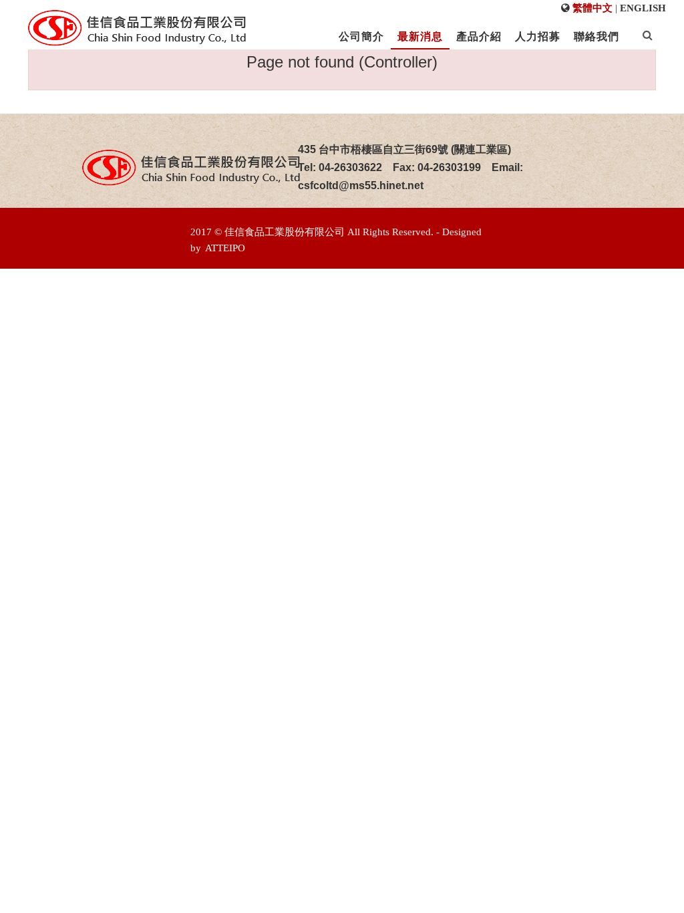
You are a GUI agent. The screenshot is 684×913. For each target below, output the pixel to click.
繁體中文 (592, 8)
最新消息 (420, 36)
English (643, 8)
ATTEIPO (225, 248)
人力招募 (537, 36)
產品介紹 (479, 36)
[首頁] (137, 28)
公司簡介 (361, 36)
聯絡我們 (596, 36)
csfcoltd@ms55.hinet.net (360, 185)
